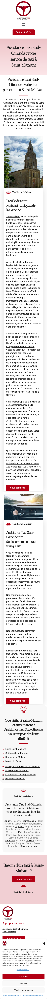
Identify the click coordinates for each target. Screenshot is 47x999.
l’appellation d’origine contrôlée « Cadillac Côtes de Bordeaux (21, 346)
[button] (43, 943)
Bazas (23, 846)
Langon (7, 821)
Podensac (10, 840)
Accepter (23, 976)
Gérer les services (23, 970)
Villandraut (33, 846)
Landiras (10, 843)
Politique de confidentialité (12, 996)
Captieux (19, 826)
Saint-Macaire (29, 821)
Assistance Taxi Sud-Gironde (20, 466)
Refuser (23, 983)
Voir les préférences (23, 990)
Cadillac (30, 840)
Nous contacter (9, 932)
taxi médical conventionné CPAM (22, 463)
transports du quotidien (17, 460)
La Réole (19, 832)
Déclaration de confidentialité (33, 996)
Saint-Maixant (13, 216)
